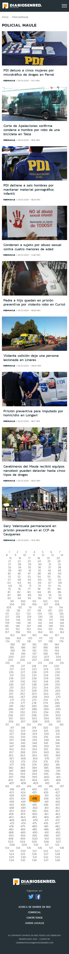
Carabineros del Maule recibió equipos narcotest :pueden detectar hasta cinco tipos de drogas (34, 470)
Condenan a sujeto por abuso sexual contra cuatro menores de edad (32, 247)
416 (51, 786)
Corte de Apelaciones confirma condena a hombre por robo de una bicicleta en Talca (31, 130)
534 (11, 860)
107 (46, 604)
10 (24, 555)
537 (46, 860)
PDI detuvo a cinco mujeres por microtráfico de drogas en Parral (28, 72)
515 (29, 848)
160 (40, 632)
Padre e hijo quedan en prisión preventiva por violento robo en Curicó (34, 302)
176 (29, 641)
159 (29, 632)
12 (43, 555)
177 (40, 641)
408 (23, 783)
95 (29, 598)
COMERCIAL (34, 912)
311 (7, 724)
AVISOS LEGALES (34, 923)
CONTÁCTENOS (34, 918)
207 (34, 660)
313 (29, 724)
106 (34, 604)
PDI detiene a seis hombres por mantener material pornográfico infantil (28, 189)
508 (12, 845)
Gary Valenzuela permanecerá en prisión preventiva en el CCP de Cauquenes (29, 530)
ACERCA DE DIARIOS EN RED (34, 907)
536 (34, 860)
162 (62, 632)
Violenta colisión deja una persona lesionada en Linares (31, 357)
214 (51, 663)
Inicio (5, 17)
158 (18, 632)
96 (39, 598)
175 (18, 641)
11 (34, 555)
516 (40, 848)
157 (7, 632)
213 (40, 663)
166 (46, 635)
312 (18, 724)
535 (23, 860)
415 (40, 786)
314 (40, 724)
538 (57, 860)
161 (51, 632)
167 (57, 635)
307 (23, 721)
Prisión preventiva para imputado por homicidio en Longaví (33, 413)
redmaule (9, 80)
